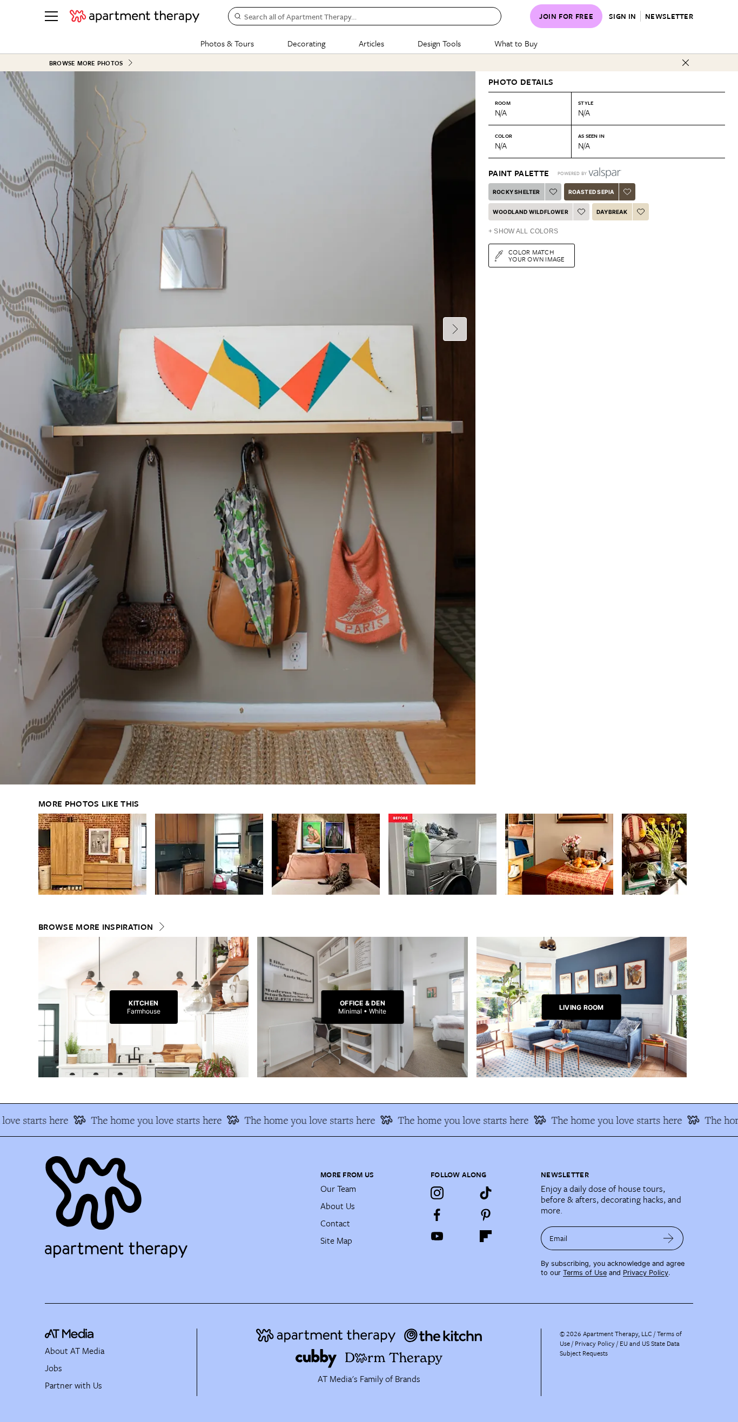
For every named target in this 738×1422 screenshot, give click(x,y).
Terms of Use (585, 1273)
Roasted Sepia (591, 192)
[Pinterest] (485, 1214)
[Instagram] (437, 1192)
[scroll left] (47, 854)
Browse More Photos (86, 63)
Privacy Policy (645, 1273)
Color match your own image (536, 255)
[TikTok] (485, 1192)
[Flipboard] (485, 1236)
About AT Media (74, 1350)
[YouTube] (437, 1236)
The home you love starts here (137, 1120)
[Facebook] (437, 1214)
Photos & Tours (227, 43)
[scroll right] (678, 854)
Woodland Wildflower (530, 212)
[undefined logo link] (134, 16)
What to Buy (516, 43)
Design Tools (439, 43)
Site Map (336, 1240)
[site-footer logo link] (69, 1335)
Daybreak (612, 212)
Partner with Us (73, 1385)
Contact (335, 1223)
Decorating (306, 43)
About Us (337, 1205)
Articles (371, 43)
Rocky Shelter (516, 192)
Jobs (53, 1367)
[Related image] (92, 854)
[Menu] (51, 16)
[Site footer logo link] (176, 1202)
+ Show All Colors (523, 231)
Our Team (338, 1188)
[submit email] (668, 1238)
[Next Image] (455, 329)
